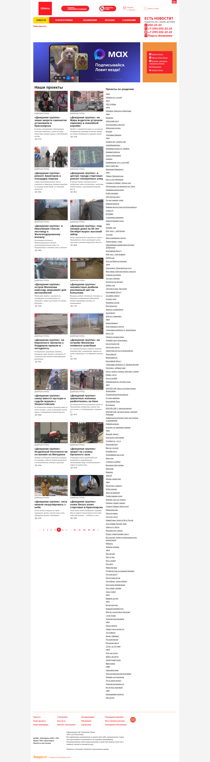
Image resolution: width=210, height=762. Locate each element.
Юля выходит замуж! (114, 530)
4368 (39, 415)
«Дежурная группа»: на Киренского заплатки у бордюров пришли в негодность (49, 344)
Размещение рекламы (114, 717)
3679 (75, 415)
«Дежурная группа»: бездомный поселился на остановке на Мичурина (51, 451)
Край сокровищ (112, 193)
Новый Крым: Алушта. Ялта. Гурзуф (119, 520)
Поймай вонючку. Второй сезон (118, 382)
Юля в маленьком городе (116, 238)
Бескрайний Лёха (113, 401)
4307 (39, 362)
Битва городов (112, 605)
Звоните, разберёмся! (114, 309)
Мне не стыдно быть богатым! (118, 612)
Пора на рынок (112, 513)
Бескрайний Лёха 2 (113, 361)
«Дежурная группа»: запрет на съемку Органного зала (83, 451)
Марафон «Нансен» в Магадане (118, 111)
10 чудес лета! (112, 517)
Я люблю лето (111, 451)
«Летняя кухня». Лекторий (116, 289)
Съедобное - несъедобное (116, 581)
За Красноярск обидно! (115, 125)
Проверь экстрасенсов (115, 677)
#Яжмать (109, 543)
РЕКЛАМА (110, 20)
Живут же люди (112, 656)
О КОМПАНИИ (129, 20)
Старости (109, 210)
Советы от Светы (112, 527)
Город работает (112, 166)
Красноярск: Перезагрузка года (118, 268)
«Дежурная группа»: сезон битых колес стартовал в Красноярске (86, 504)
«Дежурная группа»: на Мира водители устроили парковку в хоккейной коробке (86, 121)
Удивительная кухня (114, 496)
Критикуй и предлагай (115, 437)
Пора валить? (111, 354)
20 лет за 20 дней (113, 646)
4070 (75, 468)
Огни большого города (115, 326)
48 (84, 530)
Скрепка (109, 159)
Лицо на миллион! (113, 493)
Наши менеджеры (40, 724)
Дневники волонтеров (115, 190)
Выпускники (110, 663)
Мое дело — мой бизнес (115, 231)
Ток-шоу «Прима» (113, 278)
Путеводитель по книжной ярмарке (120, 571)
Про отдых (110, 557)
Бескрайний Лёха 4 (113, 251)
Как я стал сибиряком (114, 179)
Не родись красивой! (114, 687)
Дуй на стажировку (114, 316)
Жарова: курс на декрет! (116, 499)
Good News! (110, 313)
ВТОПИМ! (109, 214)
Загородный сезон (113, 660)
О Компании (62, 717)
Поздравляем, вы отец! (115, 455)
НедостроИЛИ (111, 378)
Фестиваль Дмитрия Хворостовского (121, 271)
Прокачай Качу (112, 444)
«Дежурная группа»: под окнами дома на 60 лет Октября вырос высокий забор (86, 230)
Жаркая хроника (112, 547)
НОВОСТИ (41, 20)
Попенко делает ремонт (115, 503)
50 (94, 530)
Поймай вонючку (112, 424)
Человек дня (111, 228)
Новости (37, 717)
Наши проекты (39, 26)
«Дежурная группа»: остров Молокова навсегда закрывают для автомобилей (50, 288)
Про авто (109, 564)
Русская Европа (112, 639)
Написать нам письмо (42, 743)
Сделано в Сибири (113, 462)
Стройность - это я (113, 441)
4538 (39, 306)
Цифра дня (110, 285)
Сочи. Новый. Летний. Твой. (116, 524)
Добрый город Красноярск (116, 340)
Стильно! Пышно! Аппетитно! (117, 506)
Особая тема (111, 299)
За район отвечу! (113, 296)
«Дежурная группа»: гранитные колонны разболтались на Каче (84, 398)
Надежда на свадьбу (114, 282)
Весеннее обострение (115, 465)
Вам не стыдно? (112, 448)
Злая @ (109, 475)
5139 (39, 139)
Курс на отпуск (112, 653)
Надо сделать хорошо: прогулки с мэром (122, 371)
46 (75, 530)
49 (89, 530)
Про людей (110, 554)
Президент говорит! (114, 486)
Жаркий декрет (112, 434)
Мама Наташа (111, 567)
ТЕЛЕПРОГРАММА (64, 20)
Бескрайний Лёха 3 (113, 292)
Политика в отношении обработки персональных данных (87, 749)
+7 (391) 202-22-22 (160, 28)
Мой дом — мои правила (115, 254)
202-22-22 (155, 24)
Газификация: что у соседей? (117, 162)
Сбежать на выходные (115, 337)
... (70, 530)
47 (79, 530)
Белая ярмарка (112, 323)
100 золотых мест (113, 197)
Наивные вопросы (113, 152)
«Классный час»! (112, 121)
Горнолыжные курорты (115, 694)
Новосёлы (110, 468)
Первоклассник (112, 510)
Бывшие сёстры (112, 598)
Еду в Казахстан (112, 344)
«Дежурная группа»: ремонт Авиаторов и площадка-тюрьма (48, 176)
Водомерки (110, 405)
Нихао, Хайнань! (112, 636)
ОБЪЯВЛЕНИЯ (90, 20)
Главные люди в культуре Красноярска (121, 207)
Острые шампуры (113, 398)
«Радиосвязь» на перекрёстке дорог (120, 186)
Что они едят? (112, 574)
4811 (75, 192)
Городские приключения (115, 585)
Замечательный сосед (115, 221)
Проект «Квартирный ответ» (117, 534)
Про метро (110, 698)
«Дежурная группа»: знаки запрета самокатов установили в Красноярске (51, 121)
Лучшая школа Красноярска (117, 394)
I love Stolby (111, 615)
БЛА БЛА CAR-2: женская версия (118, 408)
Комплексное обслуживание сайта (60, 757)
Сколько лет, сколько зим (116, 142)
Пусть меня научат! (113, 680)
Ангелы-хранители (113, 479)
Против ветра (111, 306)
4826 (39, 192)
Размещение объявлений (115, 724)
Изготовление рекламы (115, 721)
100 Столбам (111, 104)
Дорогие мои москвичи (115, 619)
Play (64, 8)
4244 (39, 465)
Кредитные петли (113, 578)
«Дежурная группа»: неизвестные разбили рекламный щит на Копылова (84, 288)
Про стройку (111, 561)
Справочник (86, 724)
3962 (75, 518)
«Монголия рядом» (113, 128)
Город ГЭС (110, 333)
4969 (39, 250)
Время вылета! (111, 357)
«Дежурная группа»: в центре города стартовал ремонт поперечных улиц (86, 176)
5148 (75, 137)
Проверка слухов (112, 302)
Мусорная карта (112, 643)
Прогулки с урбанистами (115, 368)
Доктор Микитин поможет (116, 261)
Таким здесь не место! (115, 629)
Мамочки (109, 472)
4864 (75, 245)
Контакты (61, 721)
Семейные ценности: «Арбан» (118, 148)
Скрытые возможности (115, 684)
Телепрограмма (87, 717)
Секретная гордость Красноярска (119, 351)
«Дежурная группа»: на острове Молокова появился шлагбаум (85, 342)
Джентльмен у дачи (114, 241)
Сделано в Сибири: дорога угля (118, 183)
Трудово (109, 234)
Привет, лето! (111, 375)
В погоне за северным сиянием (118, 427)
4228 (39, 518)
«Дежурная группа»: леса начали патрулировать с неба (51, 504)
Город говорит (111, 626)
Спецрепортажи (112, 670)
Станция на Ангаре (113, 275)
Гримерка (109, 118)
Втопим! (109, 131)
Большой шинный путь (115, 609)
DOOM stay (110, 258)
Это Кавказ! (110, 632)
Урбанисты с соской (114, 97)
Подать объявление (160, 35)
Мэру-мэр (110, 458)
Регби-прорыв (111, 489)
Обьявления (86, 721)
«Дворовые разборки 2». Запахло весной (122, 364)
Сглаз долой (111, 592)
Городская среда (112, 347)
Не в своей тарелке (113, 588)
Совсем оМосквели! (113, 155)
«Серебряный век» (113, 145)
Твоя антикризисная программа (118, 674)
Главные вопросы (112, 203)
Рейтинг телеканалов (66, 724)
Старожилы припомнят (115, 217)
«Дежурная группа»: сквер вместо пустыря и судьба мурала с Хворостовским (50, 399)
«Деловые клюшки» (113, 135)
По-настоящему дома (114, 200)
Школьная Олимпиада (114, 169)
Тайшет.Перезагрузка (114, 176)
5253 (75, 306)
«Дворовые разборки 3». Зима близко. (121, 330)
